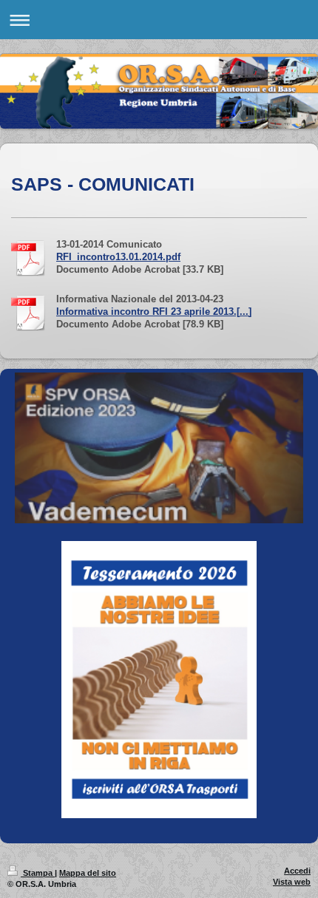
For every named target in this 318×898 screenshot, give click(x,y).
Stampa (38, 872)
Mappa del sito (87, 872)
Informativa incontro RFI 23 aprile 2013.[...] (153, 312)
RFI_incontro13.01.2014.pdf (118, 257)
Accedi (297, 870)
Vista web (292, 881)
